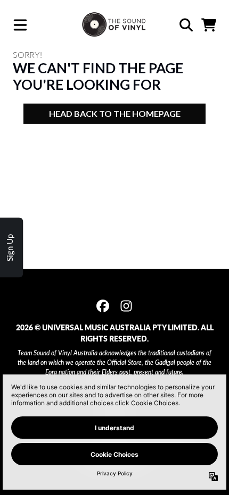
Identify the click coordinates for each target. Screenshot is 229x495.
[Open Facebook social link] (102, 306)
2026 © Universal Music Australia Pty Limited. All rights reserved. (115, 333)
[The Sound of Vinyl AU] (114, 24)
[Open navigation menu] (20, 24)
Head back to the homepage (115, 113)
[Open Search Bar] (185, 25)
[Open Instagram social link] (126, 306)
